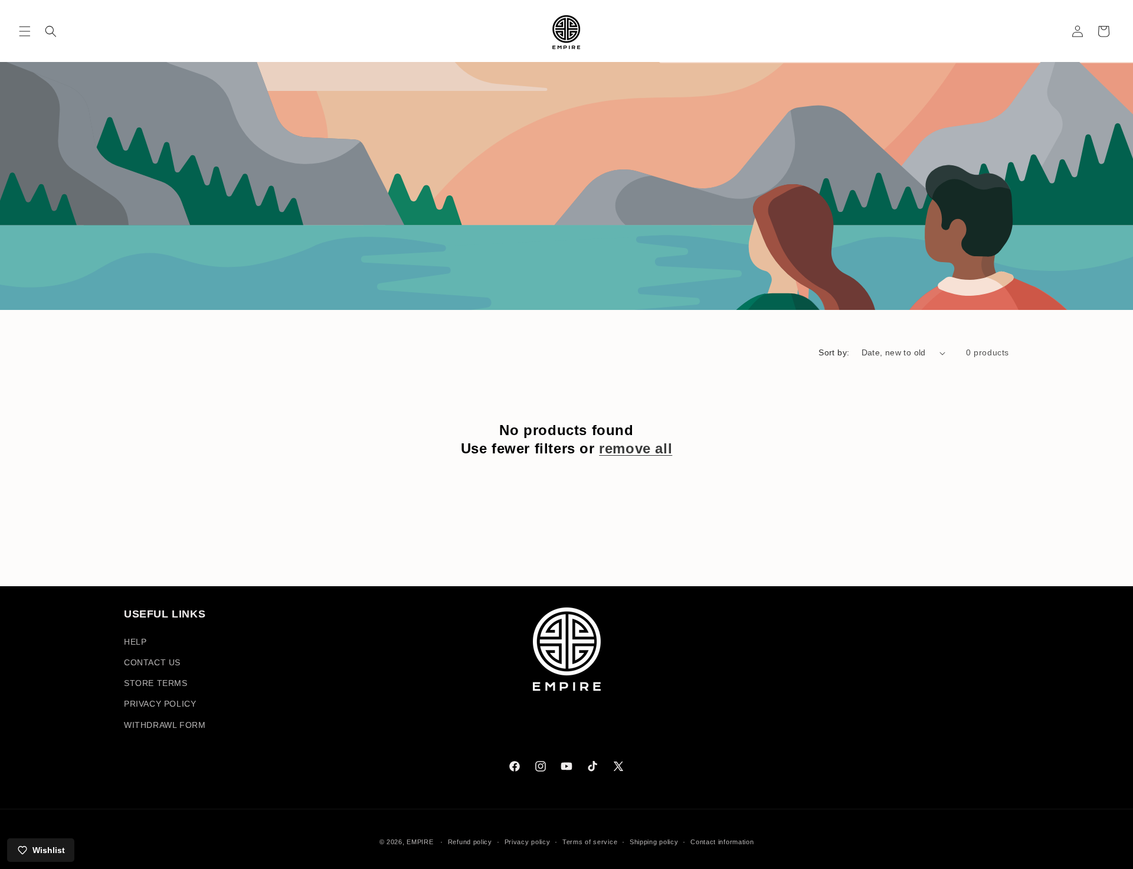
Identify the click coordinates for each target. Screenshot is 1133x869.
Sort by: (833, 352)
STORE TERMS (156, 683)
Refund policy (470, 841)
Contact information (722, 841)
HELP (135, 641)
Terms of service (589, 841)
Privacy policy (528, 841)
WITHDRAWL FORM (164, 725)
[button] (25, 31)
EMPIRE (421, 841)
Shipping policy (654, 841)
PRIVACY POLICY (160, 703)
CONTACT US (152, 662)
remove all (635, 448)
